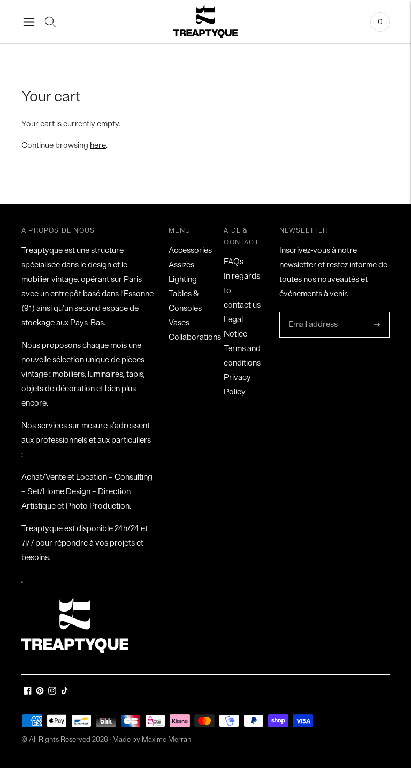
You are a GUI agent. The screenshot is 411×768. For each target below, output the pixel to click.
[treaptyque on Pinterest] (40, 692)
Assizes (181, 265)
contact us (242, 305)
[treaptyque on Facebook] (28, 692)
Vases (179, 323)
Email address (312, 312)
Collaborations (195, 337)
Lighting (183, 279)
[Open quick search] (50, 22)
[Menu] (28, 22)
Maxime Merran (166, 739)
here (98, 145)
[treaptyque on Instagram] (52, 692)
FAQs (233, 262)
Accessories (190, 250)
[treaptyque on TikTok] (64, 692)
